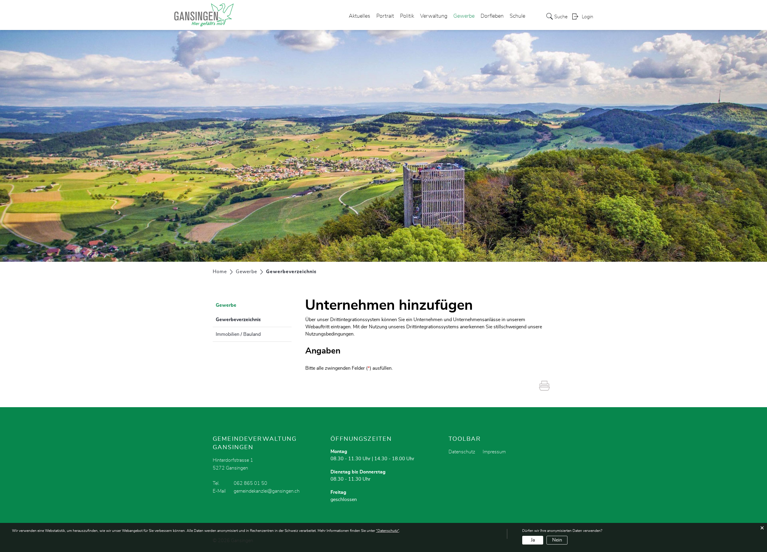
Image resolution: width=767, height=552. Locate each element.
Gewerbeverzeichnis (253, 319)
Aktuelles (359, 16)
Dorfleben (492, 16)
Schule (517, 16)
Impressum (494, 451)
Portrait (385, 16)
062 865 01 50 (250, 483)
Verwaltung (433, 16)
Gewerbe (464, 16)
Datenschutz (462, 451)
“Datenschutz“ (387, 531)
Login (587, 16)
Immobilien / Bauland (238, 334)
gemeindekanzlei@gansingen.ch (267, 491)
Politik (407, 16)
